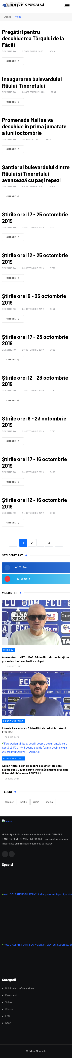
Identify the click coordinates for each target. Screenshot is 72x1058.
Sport (8, 1023)
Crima (36, 802)
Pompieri (9, 802)
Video (8, 1002)
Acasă (7, 16)
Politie (23, 802)
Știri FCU (8, 650)
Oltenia (49, 802)
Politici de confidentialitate (19, 988)
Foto (8, 1016)
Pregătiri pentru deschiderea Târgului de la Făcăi (33, 38)
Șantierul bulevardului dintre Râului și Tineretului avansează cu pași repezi (36, 173)
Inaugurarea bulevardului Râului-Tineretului (32, 82)
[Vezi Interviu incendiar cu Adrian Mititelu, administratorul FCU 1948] (36, 693)
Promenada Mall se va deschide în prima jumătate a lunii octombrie (34, 126)
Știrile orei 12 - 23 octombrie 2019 (35, 380)
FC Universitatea (13, 721)
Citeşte (11, 61)
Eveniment (11, 995)
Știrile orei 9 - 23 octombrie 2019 (34, 421)
